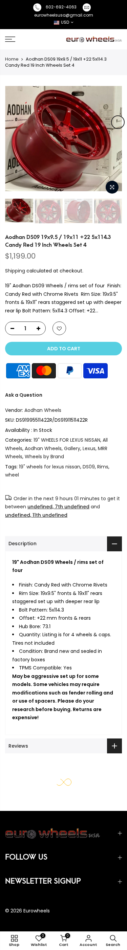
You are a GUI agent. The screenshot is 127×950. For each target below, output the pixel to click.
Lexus (89, 448)
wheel (12, 474)
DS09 (89, 466)
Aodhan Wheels (42, 410)
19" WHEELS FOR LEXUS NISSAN (67, 440)
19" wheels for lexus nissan (49, 466)
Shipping (15, 270)
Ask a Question (23, 395)
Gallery (72, 448)
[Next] (118, 122)
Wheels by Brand (44, 456)
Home (12, 59)
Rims (102, 466)
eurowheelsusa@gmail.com (63, 15)
